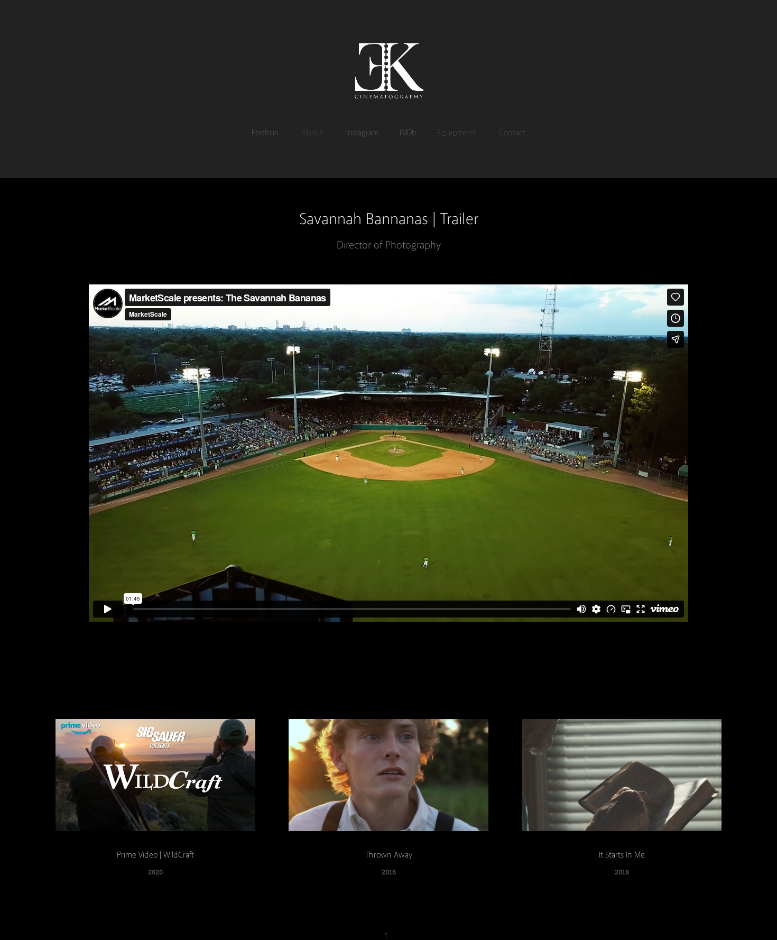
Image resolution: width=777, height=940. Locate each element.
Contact (512, 132)
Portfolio (265, 132)
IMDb (408, 132)
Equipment (456, 132)
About (312, 132)
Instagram (362, 132)
